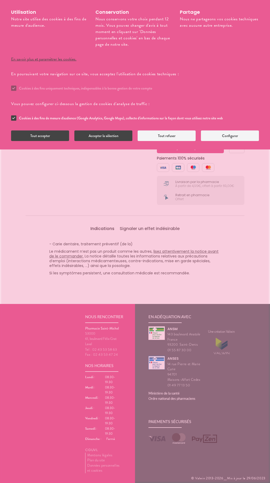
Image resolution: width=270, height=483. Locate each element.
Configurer (230, 135)
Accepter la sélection (103, 135)
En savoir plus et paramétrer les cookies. (43, 59)
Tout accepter (40, 135)
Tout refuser (167, 135)
